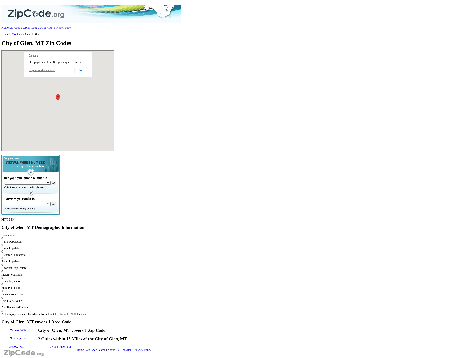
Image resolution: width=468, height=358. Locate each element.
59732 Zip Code (18, 338)
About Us (35, 27)
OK (80, 70)
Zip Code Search (19, 27)
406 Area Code (17, 329)
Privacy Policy (62, 27)
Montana (17, 34)
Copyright (47, 27)
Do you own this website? (42, 70)
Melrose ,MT (16, 346)
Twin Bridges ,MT (60, 346)
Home (5, 27)
